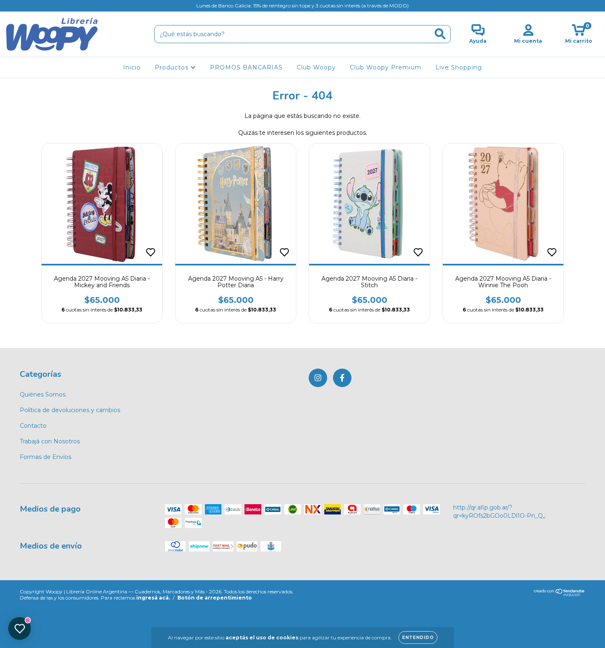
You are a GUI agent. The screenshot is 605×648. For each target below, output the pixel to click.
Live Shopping (458, 67)
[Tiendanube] (559, 594)
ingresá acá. (153, 598)
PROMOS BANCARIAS (246, 67)
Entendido (418, 637)
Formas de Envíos (45, 457)
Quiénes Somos (42, 394)
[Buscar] (440, 34)
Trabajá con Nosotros (50, 441)
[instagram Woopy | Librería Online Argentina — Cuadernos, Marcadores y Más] (12, 5)
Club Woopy (316, 67)
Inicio (132, 67)
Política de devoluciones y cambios (70, 410)
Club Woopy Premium (385, 67)
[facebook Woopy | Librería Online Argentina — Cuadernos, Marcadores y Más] (24, 5)
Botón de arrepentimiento (214, 598)
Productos (173, 67)
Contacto (33, 425)
